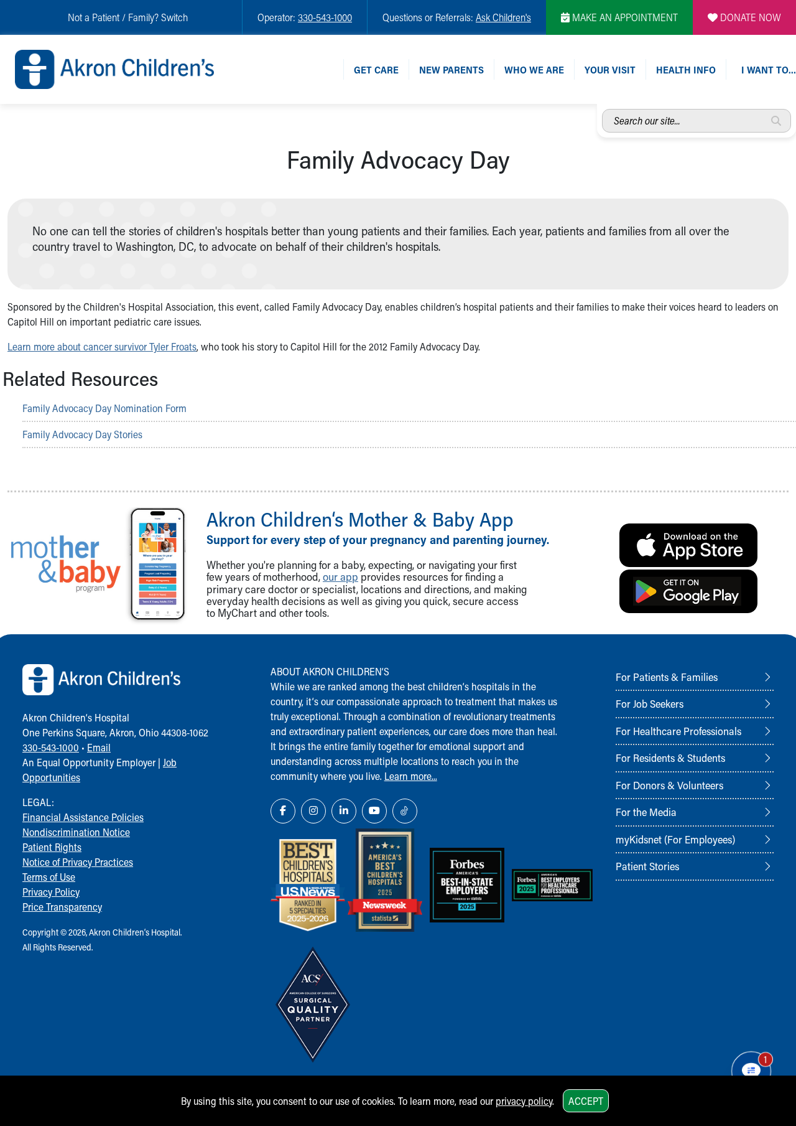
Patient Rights (51, 846)
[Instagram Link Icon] (313, 811)
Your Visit (610, 69)
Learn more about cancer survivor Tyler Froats (102, 346)
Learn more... (410, 775)
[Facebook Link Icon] (283, 811)
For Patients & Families (667, 676)
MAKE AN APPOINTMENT (624, 17)
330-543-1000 (325, 17)
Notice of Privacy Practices (77, 861)
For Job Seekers (649, 703)
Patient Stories (647, 866)
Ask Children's (503, 17)
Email (99, 747)
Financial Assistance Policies (83, 816)
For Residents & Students (670, 757)
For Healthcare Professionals (678, 731)
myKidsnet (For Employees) (675, 839)
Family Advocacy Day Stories (82, 434)
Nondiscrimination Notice (76, 831)
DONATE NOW (749, 17)
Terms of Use (48, 876)
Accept (585, 1100)
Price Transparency (62, 906)
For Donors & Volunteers (669, 785)
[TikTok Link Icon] (404, 811)
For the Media (646, 812)
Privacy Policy (51, 891)
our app (340, 577)
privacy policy (524, 1100)
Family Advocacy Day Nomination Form (104, 408)
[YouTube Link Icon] (374, 811)
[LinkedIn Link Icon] (343, 811)
